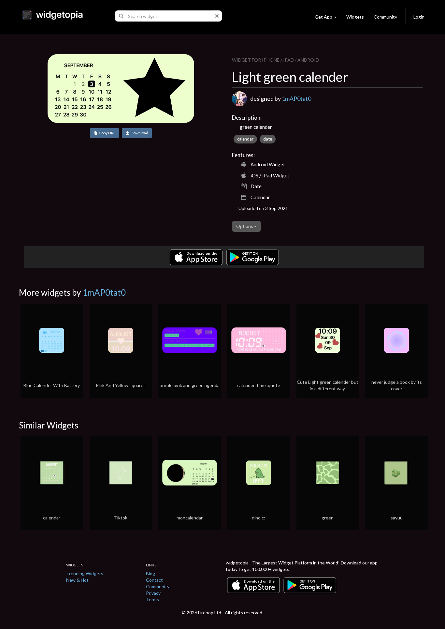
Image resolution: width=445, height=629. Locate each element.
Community (385, 17)
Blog (150, 573)
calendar (245, 139)
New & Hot (77, 580)
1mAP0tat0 (296, 98)
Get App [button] (323, 17)
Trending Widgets (84, 573)
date (267, 139)
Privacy (153, 593)
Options (245, 226)
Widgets (355, 17)
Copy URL (106, 132)
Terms (152, 599)
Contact (154, 580)
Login (418, 17)
